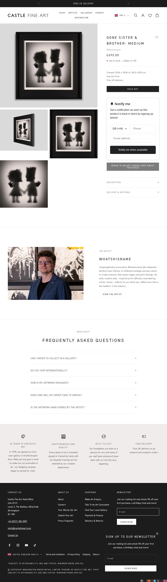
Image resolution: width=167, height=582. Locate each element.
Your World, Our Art (67, 510)
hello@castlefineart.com (19, 528)
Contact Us (13, 535)
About (60, 499)
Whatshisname (114, 49)
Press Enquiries (65, 520)
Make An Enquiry (93, 499)
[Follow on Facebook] (9, 545)
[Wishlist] (156, 37)
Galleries (86, 13)
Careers (62, 504)
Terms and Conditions (55, 554)
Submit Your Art (65, 515)
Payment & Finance (94, 515)
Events (100, 13)
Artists (73, 13)
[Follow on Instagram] (18, 545)
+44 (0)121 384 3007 (17, 521)
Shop (62, 13)
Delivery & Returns (94, 520)
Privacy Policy (73, 554)
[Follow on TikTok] (35, 545)
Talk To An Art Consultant (97, 504)
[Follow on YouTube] (26, 545)
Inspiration (82, 17)
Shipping (86, 554)
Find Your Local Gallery (96, 510)
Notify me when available (133, 149)
